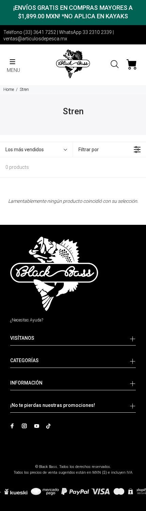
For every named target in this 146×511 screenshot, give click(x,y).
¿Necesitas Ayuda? (26, 320)
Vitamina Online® (73, 461)
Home (8, 89)
